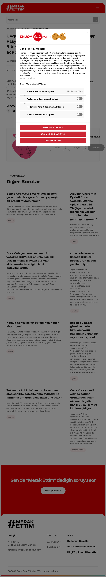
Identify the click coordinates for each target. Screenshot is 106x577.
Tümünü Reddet (53, 140)
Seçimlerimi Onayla (53, 134)
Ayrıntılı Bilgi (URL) (28, 78)
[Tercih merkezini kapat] (87, 33)
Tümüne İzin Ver (53, 127)
